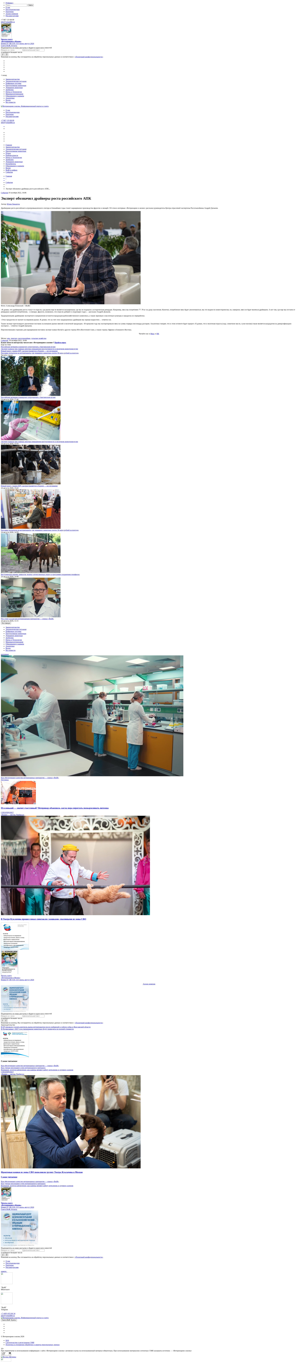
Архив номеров (12, 14)
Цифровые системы (13, 83)
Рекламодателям (12, 16)
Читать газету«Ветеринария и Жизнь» (11, 40)
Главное (9, 145)
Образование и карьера (15, 96)
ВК (158, 334)
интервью (5, 654)
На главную (6, 623)
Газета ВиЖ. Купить (9, 46)
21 (6, 1020)
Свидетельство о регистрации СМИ (20, 1343)
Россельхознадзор (13, 9)
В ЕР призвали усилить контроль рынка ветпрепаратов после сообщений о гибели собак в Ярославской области (46, 1027)
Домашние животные (14, 88)
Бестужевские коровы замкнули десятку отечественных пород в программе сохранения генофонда (40, 574)
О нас (8, 7)
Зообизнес (10, 90)
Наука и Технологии (14, 92)
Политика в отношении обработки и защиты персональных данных (33, 1345)
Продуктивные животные (16, 85)
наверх (4, 1271)
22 (6, 54)
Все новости (10, 102)
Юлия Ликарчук (13, 204)
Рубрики (10, 3)
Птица (8, 153)
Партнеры (10, 12)
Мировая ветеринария (14, 94)
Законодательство (13, 79)
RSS (7, 1340)
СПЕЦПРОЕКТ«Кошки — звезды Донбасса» (12, 814)
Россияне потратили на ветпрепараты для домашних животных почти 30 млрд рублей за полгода (39, 353)
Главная (9, 176)
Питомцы (5, 780)
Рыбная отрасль (12, 155)
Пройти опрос (60, 343)
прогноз (14, 338)
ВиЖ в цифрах (11, 170)
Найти (31, 5)
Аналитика (10, 98)
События (9, 172)
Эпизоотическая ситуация (16, 81)
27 (2, 54)
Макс (152, 334)
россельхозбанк (24, 338)
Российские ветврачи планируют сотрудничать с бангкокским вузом (28, 347)
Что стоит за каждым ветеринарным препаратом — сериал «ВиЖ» (27, 619)
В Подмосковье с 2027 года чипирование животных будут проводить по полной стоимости (37, 1029)
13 (2, 1255)
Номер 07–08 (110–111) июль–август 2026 (17, 44)
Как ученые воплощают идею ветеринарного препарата (23, 1068)
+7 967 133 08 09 (7, 120)
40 (6, 1255)
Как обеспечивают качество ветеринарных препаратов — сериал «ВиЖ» (30, 778)
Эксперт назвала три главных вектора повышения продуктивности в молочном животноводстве (39, 349)
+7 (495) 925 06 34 (8, 1314)
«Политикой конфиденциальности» (89, 57)
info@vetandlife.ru (8, 22)
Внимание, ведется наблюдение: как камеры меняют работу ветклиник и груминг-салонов (37, 1070)
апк (8, 338)
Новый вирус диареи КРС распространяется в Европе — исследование (29, 351)
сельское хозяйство (38, 338)
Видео (8, 100)
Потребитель (11, 164)
